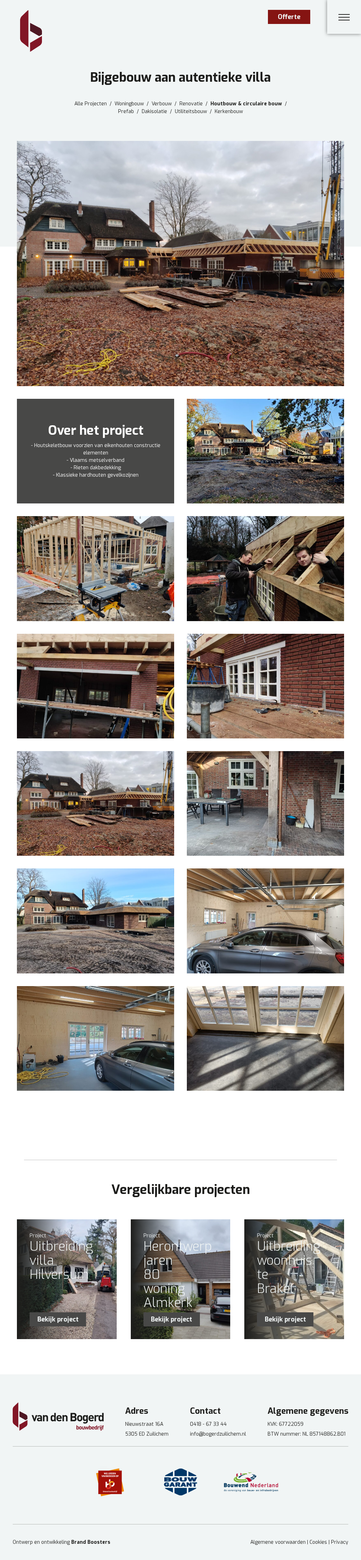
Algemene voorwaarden (278, 1542)
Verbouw (162, 103)
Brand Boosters (90, 1542)
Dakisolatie (154, 111)
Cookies (318, 1542)
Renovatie (191, 103)
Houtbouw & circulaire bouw (246, 103)
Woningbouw (129, 103)
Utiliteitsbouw (191, 111)
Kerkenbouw (229, 111)
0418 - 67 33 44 (208, 1424)
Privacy (339, 1542)
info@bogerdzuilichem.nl (218, 1434)
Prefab (126, 111)
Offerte (289, 17)
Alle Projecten (90, 103)
